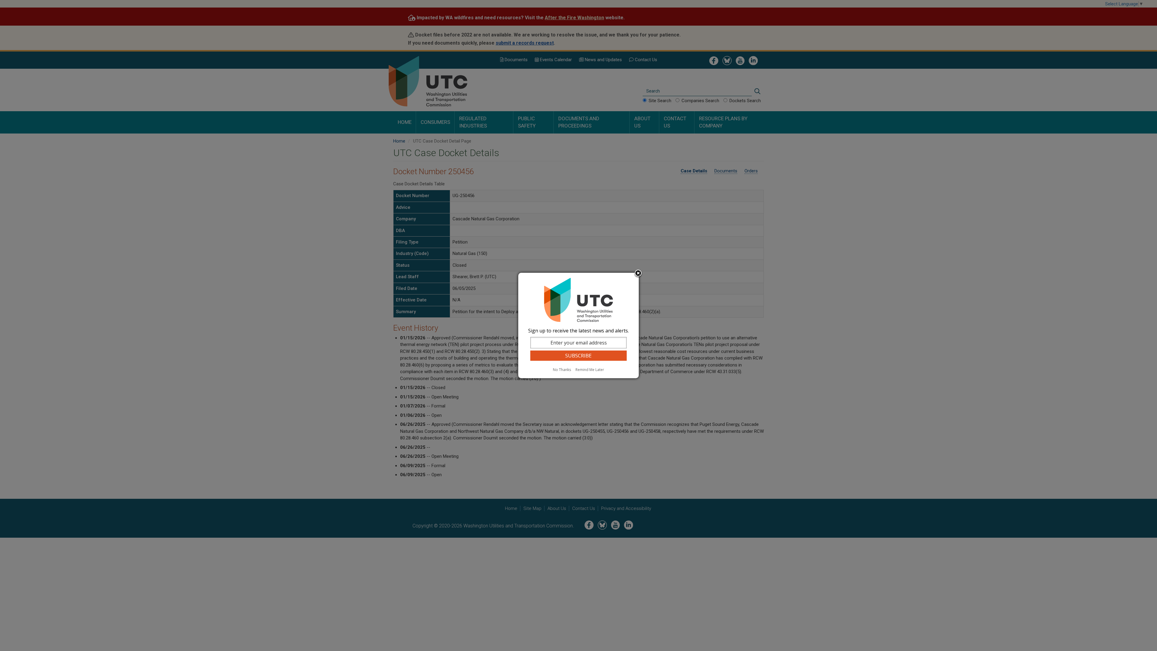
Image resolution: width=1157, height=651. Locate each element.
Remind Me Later (589, 369)
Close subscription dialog (638, 273)
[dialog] (578, 325)
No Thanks (562, 369)
